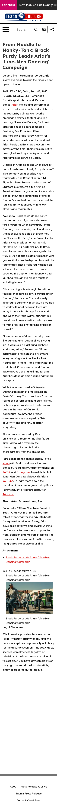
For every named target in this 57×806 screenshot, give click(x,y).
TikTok (6, 472)
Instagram (23, 472)
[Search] (36, 29)
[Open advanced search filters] (43, 29)
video (6, 463)
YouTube (8, 481)
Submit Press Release (29, 793)
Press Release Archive (33, 786)
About (13, 786)
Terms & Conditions (28, 800)
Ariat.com (8, 494)
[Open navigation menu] (6, 29)
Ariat (15, 104)
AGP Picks (8, 5)
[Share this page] (52, 29)
